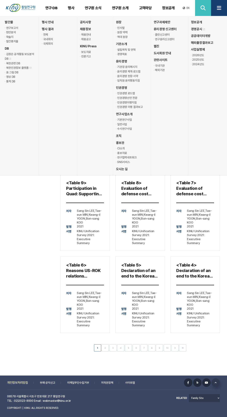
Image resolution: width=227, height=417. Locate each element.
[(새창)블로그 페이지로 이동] (197, 382)
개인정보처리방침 (17, 382)
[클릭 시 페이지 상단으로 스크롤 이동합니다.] (215, 382)
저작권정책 (107, 382)
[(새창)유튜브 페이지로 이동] (206, 382)
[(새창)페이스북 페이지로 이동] (188, 382)
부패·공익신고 (47, 382)
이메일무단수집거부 (78, 382)
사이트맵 (130, 382)
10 (167, 348)
